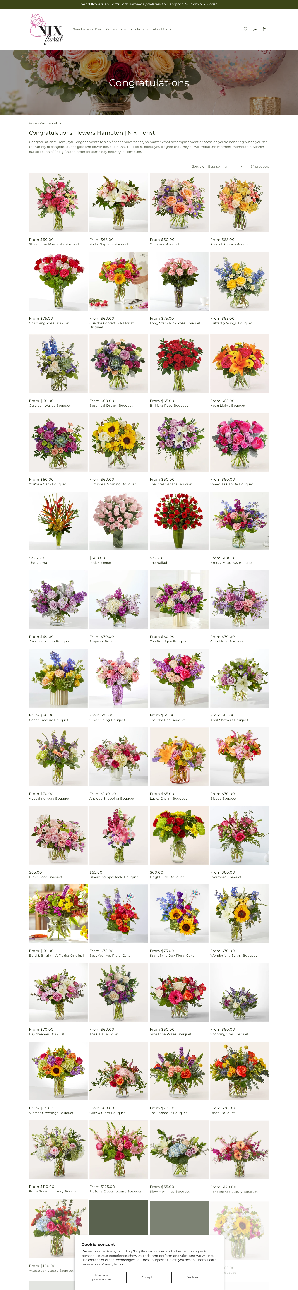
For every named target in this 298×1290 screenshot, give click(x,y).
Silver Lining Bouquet (107, 720)
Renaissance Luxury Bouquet (234, 1191)
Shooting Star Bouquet (229, 1034)
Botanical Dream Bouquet (111, 406)
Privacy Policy (112, 1264)
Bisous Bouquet (223, 798)
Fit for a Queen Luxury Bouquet (115, 1191)
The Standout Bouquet (168, 1113)
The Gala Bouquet (104, 1034)
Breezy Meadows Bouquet (231, 563)
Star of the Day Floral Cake (172, 956)
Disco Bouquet (222, 1113)
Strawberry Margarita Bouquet (54, 244)
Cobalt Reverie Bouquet (48, 720)
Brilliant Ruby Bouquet (169, 406)
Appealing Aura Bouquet (49, 798)
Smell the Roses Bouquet (171, 1034)
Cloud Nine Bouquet (227, 641)
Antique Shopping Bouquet (111, 798)
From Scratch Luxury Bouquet (54, 1191)
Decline (192, 1277)
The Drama (38, 563)
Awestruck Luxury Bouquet (51, 1270)
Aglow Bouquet (223, 1270)
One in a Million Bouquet (49, 641)
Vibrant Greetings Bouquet (51, 1113)
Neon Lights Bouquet (227, 406)
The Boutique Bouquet (168, 641)
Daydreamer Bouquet (47, 1034)
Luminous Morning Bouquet (112, 484)
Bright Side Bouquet (167, 877)
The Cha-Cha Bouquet (168, 720)
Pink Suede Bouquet (46, 877)
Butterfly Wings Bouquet (231, 323)
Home (33, 123)
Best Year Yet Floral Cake (109, 956)
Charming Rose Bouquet (49, 323)
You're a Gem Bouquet (47, 484)
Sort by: (198, 166)
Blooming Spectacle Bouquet (113, 877)
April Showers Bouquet (229, 720)
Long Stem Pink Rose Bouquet (175, 323)
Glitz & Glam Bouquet (107, 1113)
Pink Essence (100, 563)
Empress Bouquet (104, 641)
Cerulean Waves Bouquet (49, 406)
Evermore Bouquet (226, 877)
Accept (146, 1277)
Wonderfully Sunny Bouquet (233, 956)
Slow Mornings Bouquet (170, 1191)
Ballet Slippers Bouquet (109, 244)
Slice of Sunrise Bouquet (230, 244)
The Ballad (158, 563)
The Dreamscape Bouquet (171, 484)
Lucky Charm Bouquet (168, 798)
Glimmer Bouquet (165, 244)
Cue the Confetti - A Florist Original (111, 325)
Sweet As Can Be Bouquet (231, 484)
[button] (116, 29)
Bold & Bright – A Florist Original (56, 956)
